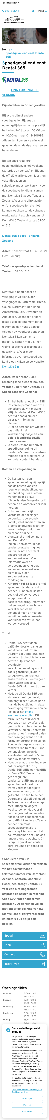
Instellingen (27, 1098)
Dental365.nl (11, 367)
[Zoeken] (33, 11)
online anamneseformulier (21, 713)
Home (6, 50)
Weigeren (27, 1105)
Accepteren (27, 1111)
